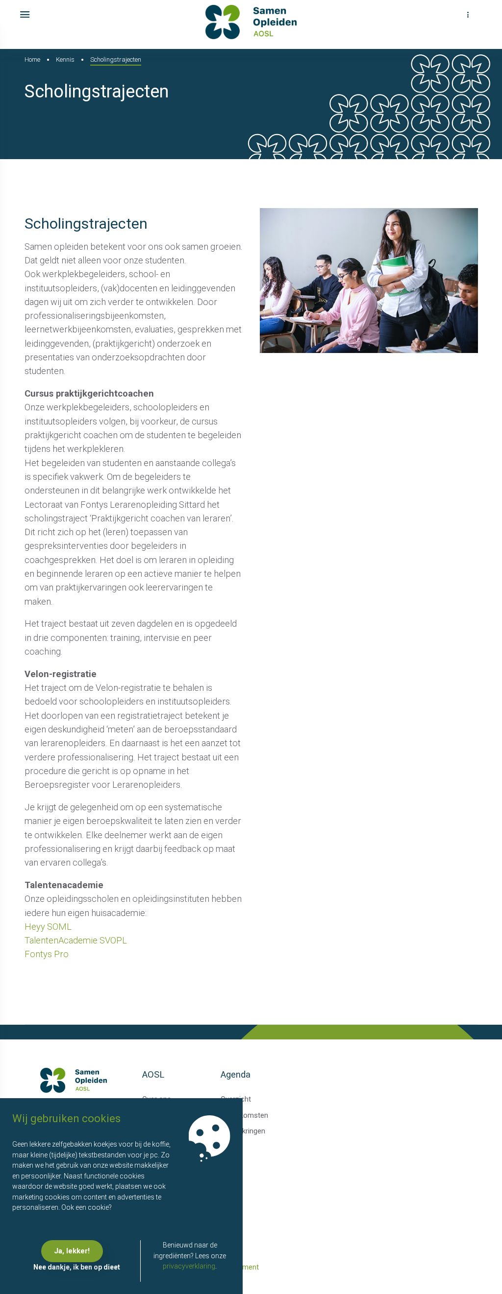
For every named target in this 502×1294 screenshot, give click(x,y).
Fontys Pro (48, 954)
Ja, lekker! (72, 1251)
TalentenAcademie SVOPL (77, 940)
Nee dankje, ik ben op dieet (76, 1267)
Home (32, 59)
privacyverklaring (189, 1266)
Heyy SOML (48, 926)
